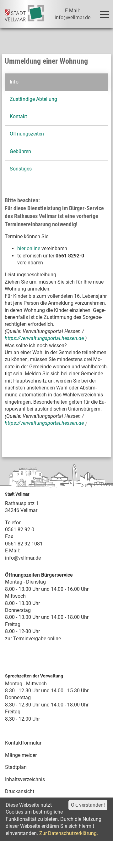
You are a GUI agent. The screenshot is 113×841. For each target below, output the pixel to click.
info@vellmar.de (23, 558)
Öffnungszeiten (27, 134)
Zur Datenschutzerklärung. (68, 833)
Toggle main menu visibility (104, 14)
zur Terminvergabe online (33, 639)
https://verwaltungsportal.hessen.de (45, 338)
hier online (28, 248)
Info (14, 82)
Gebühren (20, 151)
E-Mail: (12, 551)
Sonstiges (21, 169)
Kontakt (18, 116)
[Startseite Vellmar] (24, 14)
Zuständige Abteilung (33, 99)
